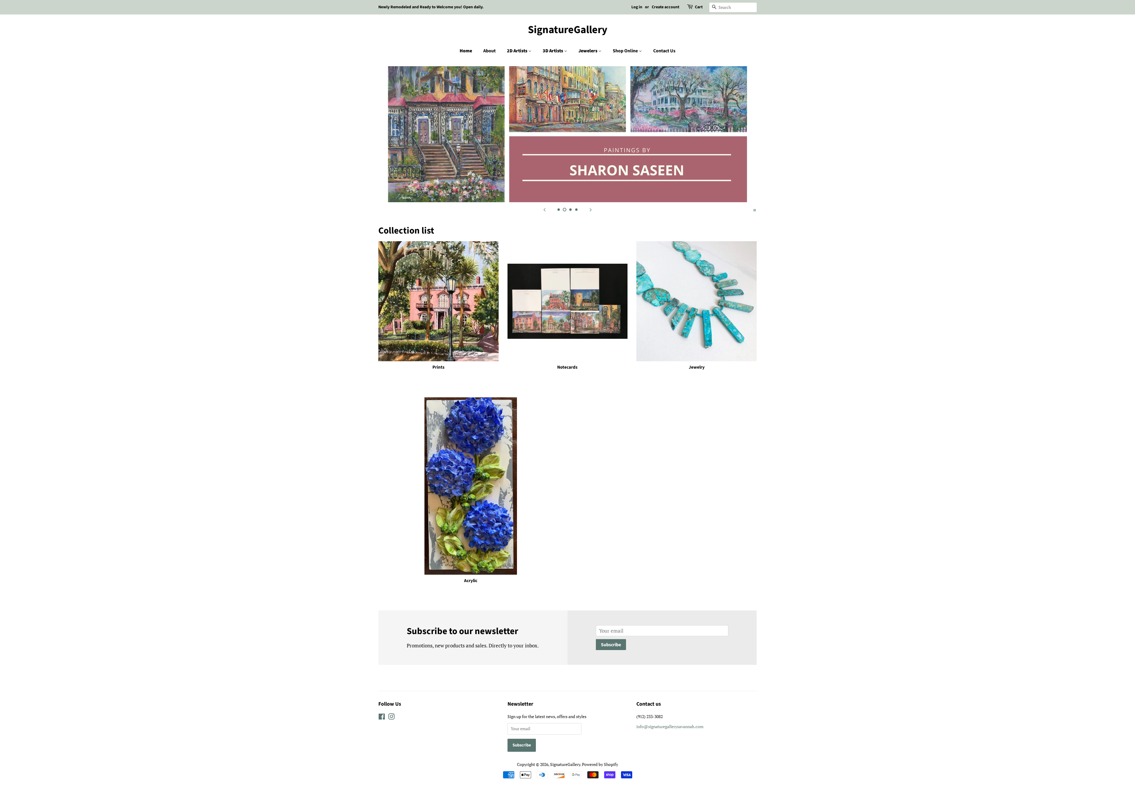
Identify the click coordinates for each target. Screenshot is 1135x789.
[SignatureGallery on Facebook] (381, 717)
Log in (636, 7)
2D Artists (517, 51)
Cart (699, 7)
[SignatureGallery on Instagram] (391, 717)
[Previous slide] (544, 209)
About (489, 51)
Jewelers (588, 51)
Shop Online (626, 51)
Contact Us (664, 51)
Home (466, 51)
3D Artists (553, 51)
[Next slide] (590, 209)
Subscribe (611, 644)
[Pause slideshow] (754, 209)
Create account (665, 7)
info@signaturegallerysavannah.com (669, 726)
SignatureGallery (567, 29)
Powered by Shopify (600, 764)
